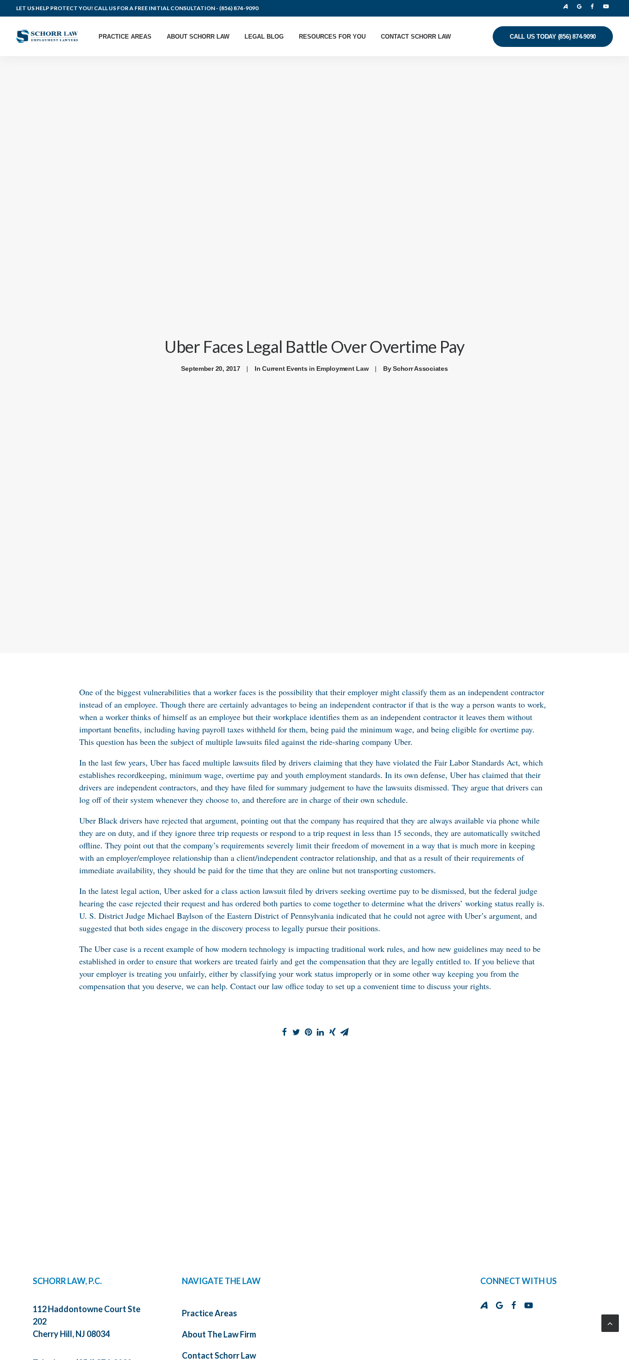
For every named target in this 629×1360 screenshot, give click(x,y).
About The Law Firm (219, 1334)
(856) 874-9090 (238, 8)
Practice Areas (125, 36)
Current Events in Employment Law (315, 368)
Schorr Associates (420, 368)
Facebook (594, 6)
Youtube (607, 6)
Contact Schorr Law (416, 36)
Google (581, 6)
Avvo (568, 6)
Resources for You (332, 36)
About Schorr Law (198, 36)
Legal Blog (264, 36)
